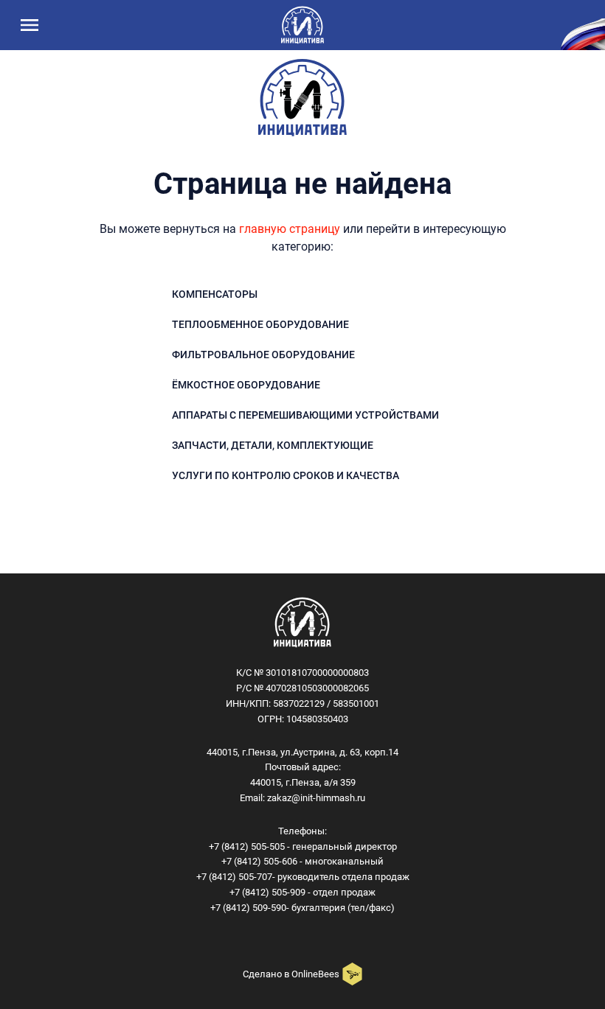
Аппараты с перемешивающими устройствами (305, 415)
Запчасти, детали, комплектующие (272, 445)
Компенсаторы (214, 294)
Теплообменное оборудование (260, 324)
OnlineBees (315, 974)
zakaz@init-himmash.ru (316, 797)
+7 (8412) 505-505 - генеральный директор (303, 846)
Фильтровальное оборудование (263, 354)
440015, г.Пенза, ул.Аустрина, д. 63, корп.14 (302, 752)
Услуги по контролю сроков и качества (285, 475)
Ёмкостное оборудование (246, 385)
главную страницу (289, 229)
